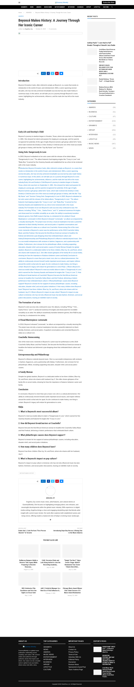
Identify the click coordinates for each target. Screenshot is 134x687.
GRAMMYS (24, 7)
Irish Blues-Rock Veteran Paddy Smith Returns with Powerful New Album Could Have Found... (109, 672)
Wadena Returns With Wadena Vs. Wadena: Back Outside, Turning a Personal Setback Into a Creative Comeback (106, 91)
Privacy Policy (73, 652)
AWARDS (38, 7)
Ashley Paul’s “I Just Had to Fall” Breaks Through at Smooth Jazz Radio (101, 44)
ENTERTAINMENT (60, 7)
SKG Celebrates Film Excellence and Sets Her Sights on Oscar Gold (28, 590)
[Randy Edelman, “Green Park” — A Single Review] (92, 81)
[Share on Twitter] (52, 73)
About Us (71, 647)
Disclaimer (72, 662)
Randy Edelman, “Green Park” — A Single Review (106, 80)
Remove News (73, 664)
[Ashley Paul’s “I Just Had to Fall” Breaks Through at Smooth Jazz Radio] (101, 31)
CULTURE (106, 7)
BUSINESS (80, 7)
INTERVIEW (71, 7)
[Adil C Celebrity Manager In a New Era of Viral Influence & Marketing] (50, 579)
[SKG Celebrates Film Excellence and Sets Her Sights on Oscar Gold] (28, 579)
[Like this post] (44, 73)
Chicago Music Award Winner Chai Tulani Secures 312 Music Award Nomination (72, 590)
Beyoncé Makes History (27, 473)
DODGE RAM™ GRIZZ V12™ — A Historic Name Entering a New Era (109, 649)
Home (20, 12)
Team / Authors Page (75, 669)
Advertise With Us (74, 657)
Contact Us (72, 649)
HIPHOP (88, 7)
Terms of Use (73, 654)
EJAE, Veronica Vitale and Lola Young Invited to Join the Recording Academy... (50, 562)
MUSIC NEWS (48, 7)
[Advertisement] (50, 116)
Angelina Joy (29, 29)
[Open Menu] (19, 2)
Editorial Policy (73, 659)
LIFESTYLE (97, 7)
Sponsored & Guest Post (77, 667)
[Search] (112, 7)
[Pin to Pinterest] (57, 73)
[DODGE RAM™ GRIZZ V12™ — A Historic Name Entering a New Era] (97, 649)
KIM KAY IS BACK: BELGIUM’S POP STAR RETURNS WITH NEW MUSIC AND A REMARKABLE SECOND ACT (106, 70)
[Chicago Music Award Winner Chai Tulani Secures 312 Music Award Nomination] (72, 579)
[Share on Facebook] (48, 73)
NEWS (31, 7)
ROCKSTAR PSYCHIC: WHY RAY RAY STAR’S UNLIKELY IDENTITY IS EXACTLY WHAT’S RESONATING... (109, 660)
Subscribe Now (108, 2)
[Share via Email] (61, 73)
